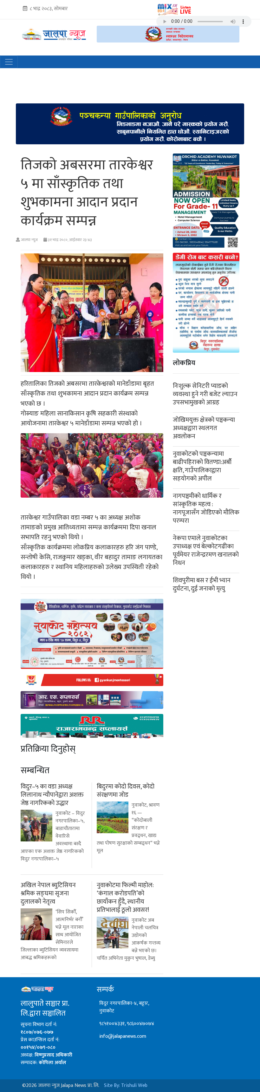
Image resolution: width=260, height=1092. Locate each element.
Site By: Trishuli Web (125, 1085)
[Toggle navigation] (9, 62)
